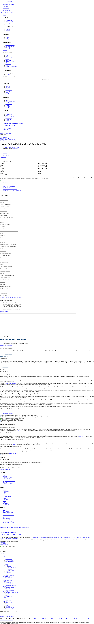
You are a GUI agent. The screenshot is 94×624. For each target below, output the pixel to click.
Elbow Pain (2, 242)
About (4, 557)
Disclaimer (78, 537)
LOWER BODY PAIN (5, 255)
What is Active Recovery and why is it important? (11, 446)
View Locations (3, 137)
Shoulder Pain (3, 208)
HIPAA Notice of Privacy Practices (68, 537)
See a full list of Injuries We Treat (10, 125)
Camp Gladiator (6, 478)
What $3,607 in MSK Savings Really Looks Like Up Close (11, 534)
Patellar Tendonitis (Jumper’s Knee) (7, 279)
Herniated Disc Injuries (5, 224)
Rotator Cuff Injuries (4, 213)
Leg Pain (2, 264)
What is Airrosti (9, 559)
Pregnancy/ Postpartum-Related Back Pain (9, 231)
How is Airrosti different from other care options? (10, 432)
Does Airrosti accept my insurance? (7, 427)
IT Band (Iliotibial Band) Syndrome (7, 275)
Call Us (7, 598)
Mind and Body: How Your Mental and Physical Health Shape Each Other (14, 527)
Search (1, 134)
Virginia (7, 571)
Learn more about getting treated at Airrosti (13, 123)
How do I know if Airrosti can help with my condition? (12, 439)
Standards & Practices (43, 537)
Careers (4, 492)
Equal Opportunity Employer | (86, 618)
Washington (8, 572)
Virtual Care (5, 579)
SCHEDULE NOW (4, 138)
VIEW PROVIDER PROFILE (6, 345)
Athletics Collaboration (8, 477)
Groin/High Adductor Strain (6, 266)
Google (70, 386)
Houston (5, 140)
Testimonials (5, 586)
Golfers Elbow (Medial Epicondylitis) (8, 244)
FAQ (4, 510)
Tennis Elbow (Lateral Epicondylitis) (8, 246)
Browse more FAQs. (13, 453)
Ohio (7, 564)
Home (4, 556)
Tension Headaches (4, 200)
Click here (19, 430)
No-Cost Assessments (7, 577)
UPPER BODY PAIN (5, 195)
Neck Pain (2, 202)
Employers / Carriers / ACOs (9, 475)
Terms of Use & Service (54, 537)
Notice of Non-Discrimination (11, 538)
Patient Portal (3, 136)
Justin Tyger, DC (8, 354)
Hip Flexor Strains (4, 262)
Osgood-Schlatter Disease (5, 277)
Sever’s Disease (3, 295)
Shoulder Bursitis (3, 215)
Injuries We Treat (6, 576)
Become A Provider (10, 583)
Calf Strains (2, 282)
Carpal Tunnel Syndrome (5, 253)
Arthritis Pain (3, 251)
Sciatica (1, 233)
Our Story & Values (10, 561)
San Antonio (11, 570)
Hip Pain (2, 257)
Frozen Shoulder (3, 211)
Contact (4, 490)
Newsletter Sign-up (7, 496)
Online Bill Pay (6, 491)
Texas (1, 140)
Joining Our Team (9, 582)
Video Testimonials (10, 590)
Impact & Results (9, 560)
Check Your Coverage (7, 513)
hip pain (53, 380)
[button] (47, 174)
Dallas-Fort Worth (12, 567)
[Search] (16, 611)
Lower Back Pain (3, 226)
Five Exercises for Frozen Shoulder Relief (8, 532)
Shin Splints (2, 284)
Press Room (5, 495)
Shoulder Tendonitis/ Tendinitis (6, 217)
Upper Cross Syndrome (5, 206)
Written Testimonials (10, 588)
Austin (9, 566)
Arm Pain (2, 237)
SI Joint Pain (2, 235)
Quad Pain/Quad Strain (5, 271)
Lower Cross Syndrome (5, 228)
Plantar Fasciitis (3, 293)
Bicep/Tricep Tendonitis (5, 239)
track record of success (11, 383)
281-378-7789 (15, 148)
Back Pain (2, 222)
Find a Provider (6, 511)
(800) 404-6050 (2, 548)
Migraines (2, 197)
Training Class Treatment (8, 515)
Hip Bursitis (2, 259)
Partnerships (5, 591)
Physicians (5, 476)
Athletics (7, 595)
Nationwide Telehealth (10, 574)
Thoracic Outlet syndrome (5, 204)
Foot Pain (2, 290)
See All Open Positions (11, 585)
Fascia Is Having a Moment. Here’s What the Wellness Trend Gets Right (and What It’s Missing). (18, 529)
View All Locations (10, 575)
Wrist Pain (2, 248)
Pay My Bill (2, 553)
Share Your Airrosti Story (11, 587)
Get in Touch (8, 600)
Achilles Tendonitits (4, 288)
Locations (5, 562)
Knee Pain (2, 273)
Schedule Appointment (8, 512)
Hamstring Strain (3, 268)
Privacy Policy (35, 537)
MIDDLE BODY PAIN (5, 220)
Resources (5, 601)
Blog (4, 493)
